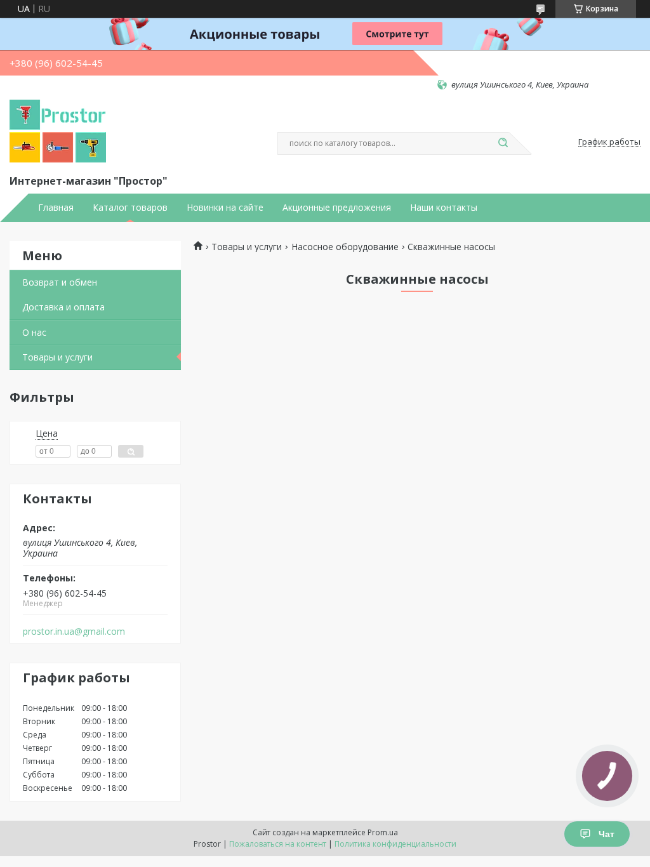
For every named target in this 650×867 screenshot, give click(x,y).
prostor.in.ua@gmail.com (74, 631)
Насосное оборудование (345, 247)
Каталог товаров (130, 207)
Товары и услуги (57, 357)
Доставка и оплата (63, 307)
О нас (34, 332)
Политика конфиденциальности (395, 843)
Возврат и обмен (59, 282)
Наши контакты (443, 207)
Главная (56, 207)
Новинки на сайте (225, 207)
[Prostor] (58, 131)
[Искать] (502, 143)
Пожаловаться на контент (277, 843)
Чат (606, 834)
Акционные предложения (336, 207)
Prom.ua (383, 832)
